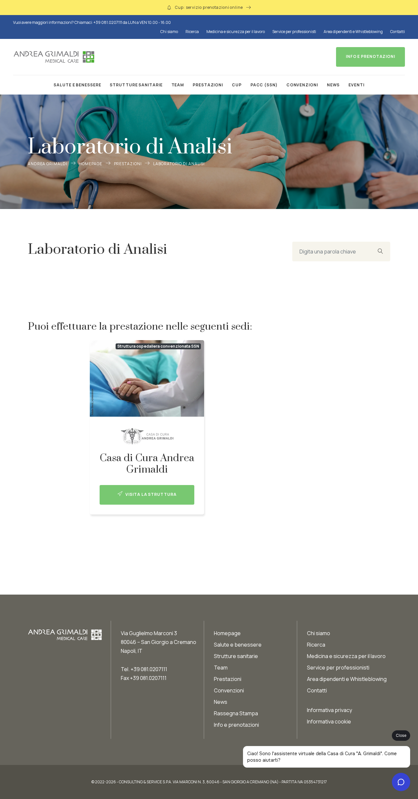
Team (177, 85)
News (333, 85)
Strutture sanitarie (136, 85)
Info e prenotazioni (236, 724)
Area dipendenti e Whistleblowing (353, 31)
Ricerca (192, 31)
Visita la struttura (150, 494)
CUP (237, 85)
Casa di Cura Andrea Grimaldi (147, 464)
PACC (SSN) (264, 85)
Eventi (356, 85)
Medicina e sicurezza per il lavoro (235, 31)
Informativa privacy (329, 710)
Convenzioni (302, 85)
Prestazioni (208, 85)
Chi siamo (169, 31)
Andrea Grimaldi (47, 163)
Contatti (397, 31)
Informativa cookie (329, 721)
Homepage (90, 163)
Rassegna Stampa (236, 713)
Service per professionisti (294, 31)
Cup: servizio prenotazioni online (209, 7)
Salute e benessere (77, 85)
